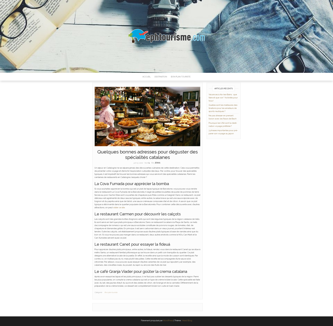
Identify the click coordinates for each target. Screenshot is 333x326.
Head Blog (187, 320)
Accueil (146, 77)
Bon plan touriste (181, 77)
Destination (161, 77)
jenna (157, 163)
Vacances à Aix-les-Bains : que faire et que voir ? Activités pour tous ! (223, 97)
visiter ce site (119, 207)
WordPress (168, 320)
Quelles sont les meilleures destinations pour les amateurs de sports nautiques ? (223, 108)
